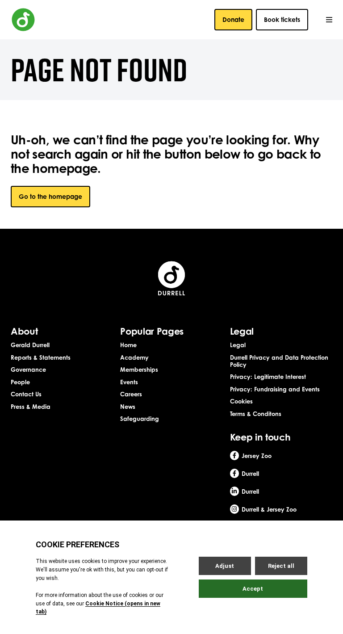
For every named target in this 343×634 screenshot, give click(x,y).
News (127, 406)
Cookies (241, 401)
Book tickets (282, 19)
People (20, 382)
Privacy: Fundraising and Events (275, 389)
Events (129, 382)
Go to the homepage (50, 196)
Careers (131, 394)
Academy (134, 357)
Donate (233, 19)
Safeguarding (139, 418)
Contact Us (26, 394)
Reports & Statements (41, 357)
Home (128, 344)
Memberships (139, 369)
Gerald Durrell (30, 344)
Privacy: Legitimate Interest (268, 376)
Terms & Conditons (255, 413)
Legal (238, 344)
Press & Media (30, 406)
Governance (28, 369)
